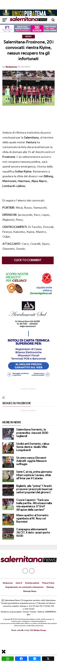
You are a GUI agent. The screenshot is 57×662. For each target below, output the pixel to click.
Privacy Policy (48, 583)
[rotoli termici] (28, 378)
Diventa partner (32, 583)
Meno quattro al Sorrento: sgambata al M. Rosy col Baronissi (32, 518)
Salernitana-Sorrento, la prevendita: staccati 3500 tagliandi (32, 432)
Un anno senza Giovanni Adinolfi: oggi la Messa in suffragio (31, 461)
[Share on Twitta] (48, 658)
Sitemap (50, 587)
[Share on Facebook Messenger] (34, 658)
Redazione (11, 67)
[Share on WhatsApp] (8, 658)
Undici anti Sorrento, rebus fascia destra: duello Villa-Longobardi (32, 447)
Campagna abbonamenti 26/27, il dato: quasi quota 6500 (33, 532)
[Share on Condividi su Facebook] (21, 658)
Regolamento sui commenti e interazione (25, 587)
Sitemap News (29, 591)
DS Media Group (38, 630)
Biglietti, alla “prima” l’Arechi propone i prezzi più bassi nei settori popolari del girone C (34, 489)
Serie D (19, 583)
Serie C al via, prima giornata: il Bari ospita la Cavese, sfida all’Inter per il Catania (34, 475)
